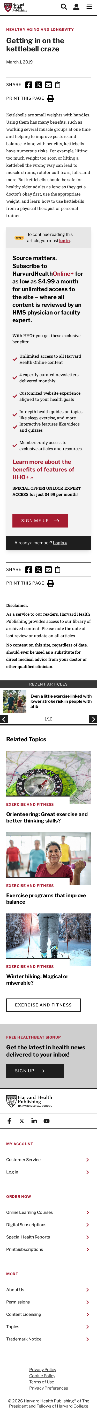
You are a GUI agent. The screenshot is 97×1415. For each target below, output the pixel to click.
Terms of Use (41, 1382)
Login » (60, 542)
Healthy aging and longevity (40, 29)
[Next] (91, 719)
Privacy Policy (42, 1370)
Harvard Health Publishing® (50, 1401)
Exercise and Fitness (43, 1005)
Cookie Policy (42, 1376)
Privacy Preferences (48, 1388)
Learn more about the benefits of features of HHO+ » (43, 469)
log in (64, 240)
